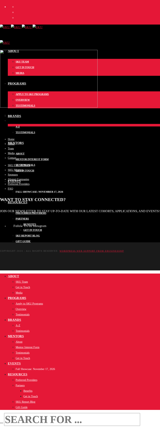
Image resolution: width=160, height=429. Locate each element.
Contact (12, 157)
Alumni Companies (18, 179)
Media (11, 153)
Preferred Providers (18, 184)
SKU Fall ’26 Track (19, 165)
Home (11, 139)
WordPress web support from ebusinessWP (92, 251)
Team (11, 148)
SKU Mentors (15, 170)
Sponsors (13, 174)
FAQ (10, 188)
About (11, 143)
